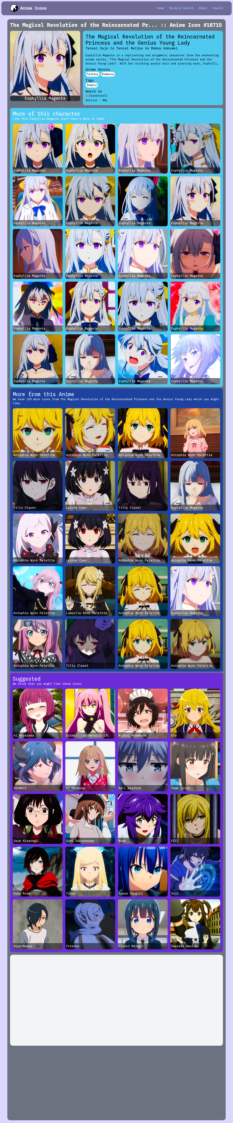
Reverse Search (181, 8)
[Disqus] (116, 1000)
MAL (105, 100)
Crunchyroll (98, 95)
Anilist (92, 100)
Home (160, 8)
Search (218, 8)
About (203, 8)
